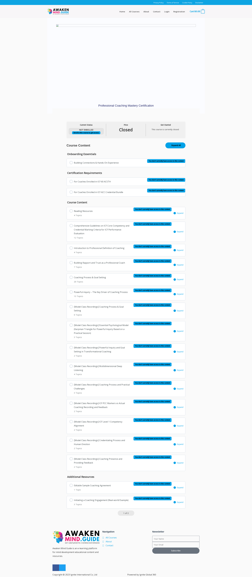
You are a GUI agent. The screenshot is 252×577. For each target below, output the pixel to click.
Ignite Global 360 (147, 574)
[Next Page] (131, 513)
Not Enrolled (86, 130)
